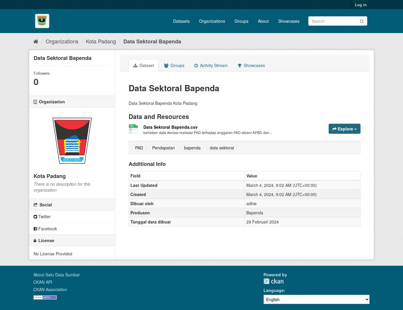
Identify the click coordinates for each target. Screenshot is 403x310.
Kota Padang (101, 41)
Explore (345, 129)
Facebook (47, 228)
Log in (361, 4)
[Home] (35, 41)
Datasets (181, 21)
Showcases (288, 21)
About (263, 21)
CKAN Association (50, 289)
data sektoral (222, 148)
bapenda (192, 148)
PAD (139, 148)
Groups (241, 21)
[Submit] (361, 20)
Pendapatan (163, 148)
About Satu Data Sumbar (56, 275)
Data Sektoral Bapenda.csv (170, 127)
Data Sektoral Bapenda (152, 41)
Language (273, 290)
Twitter (44, 216)
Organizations (212, 21)
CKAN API (42, 282)
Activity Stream (213, 65)
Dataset (146, 65)
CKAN (273, 281)
